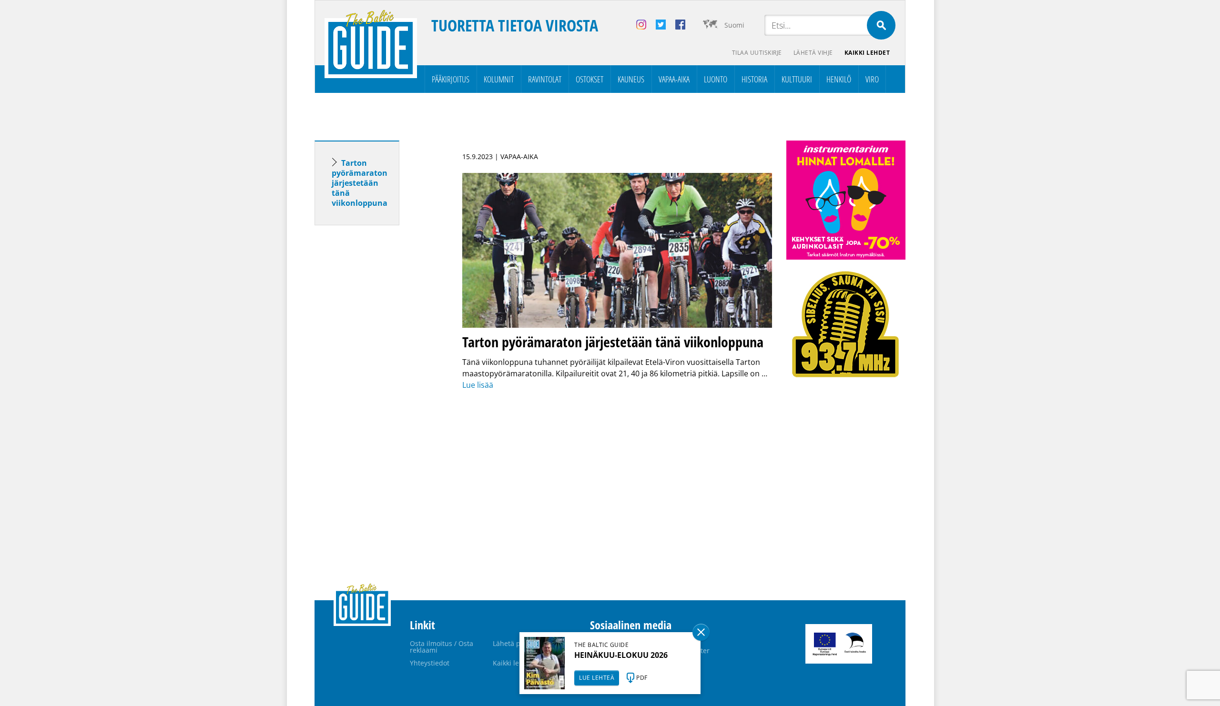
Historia (754, 79)
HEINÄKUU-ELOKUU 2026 (621, 655)
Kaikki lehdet (867, 53)
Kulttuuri (797, 79)
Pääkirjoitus (450, 79)
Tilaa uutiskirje (757, 53)
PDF (642, 678)
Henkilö (838, 79)
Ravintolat (544, 79)
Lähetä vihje (813, 53)
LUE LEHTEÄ (596, 678)
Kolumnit (499, 79)
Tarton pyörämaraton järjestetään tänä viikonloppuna (359, 183)
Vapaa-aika (674, 79)
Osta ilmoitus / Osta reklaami (441, 647)
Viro (872, 79)
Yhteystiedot (429, 662)
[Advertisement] (374, 382)
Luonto (715, 79)
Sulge (701, 632)
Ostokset (589, 79)
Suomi (734, 25)
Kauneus (631, 79)
